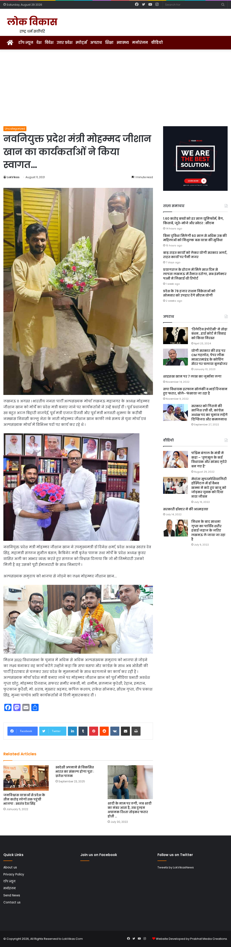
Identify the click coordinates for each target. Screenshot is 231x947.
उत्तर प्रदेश (64, 42)
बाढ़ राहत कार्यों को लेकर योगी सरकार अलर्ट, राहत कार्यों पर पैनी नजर (195, 254)
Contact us (12, 902)
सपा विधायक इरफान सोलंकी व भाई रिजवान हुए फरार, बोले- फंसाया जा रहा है (195, 391)
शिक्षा (109, 42)
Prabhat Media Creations (208, 939)
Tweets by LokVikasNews (175, 867)
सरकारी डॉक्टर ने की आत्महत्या (185, 509)
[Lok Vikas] (31, 24)
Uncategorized (15, 129)
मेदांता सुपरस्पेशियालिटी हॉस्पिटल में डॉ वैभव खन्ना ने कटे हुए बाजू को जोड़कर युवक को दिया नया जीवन (209, 488)
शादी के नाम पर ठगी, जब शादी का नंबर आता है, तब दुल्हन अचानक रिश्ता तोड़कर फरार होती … (130, 810)
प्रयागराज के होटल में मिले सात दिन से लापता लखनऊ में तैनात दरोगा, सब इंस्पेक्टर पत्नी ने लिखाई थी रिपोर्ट (194, 274)
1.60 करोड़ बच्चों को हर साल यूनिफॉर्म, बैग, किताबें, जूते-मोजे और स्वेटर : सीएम (193, 220)
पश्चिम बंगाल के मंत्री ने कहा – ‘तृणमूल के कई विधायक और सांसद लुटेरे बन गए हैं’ (209, 460)
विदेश (49, 42)
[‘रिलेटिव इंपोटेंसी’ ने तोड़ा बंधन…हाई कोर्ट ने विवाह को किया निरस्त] (175, 335)
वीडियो (157, 42)
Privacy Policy (13, 874)
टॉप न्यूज (25, 42)
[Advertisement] (115, 87)
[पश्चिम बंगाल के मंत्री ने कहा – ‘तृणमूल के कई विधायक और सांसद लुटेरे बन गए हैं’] (175, 459)
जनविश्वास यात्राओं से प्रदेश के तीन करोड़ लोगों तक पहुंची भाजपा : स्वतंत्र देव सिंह (24, 799)
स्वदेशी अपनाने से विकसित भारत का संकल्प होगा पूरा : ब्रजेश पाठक (74, 771)
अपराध (96, 42)
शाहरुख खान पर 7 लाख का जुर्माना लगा (192, 376)
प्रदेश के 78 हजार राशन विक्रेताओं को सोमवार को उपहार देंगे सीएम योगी (189, 293)
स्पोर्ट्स (81, 42)
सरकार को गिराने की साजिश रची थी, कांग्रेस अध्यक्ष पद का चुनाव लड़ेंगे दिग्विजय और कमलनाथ (209, 413)
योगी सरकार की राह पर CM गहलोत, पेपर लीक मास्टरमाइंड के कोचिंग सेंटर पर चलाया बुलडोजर (209, 357)
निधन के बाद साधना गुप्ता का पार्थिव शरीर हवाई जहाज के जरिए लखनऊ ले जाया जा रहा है (208, 530)
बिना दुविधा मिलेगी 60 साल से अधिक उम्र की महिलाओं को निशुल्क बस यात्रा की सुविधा (195, 238)
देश (39, 42)
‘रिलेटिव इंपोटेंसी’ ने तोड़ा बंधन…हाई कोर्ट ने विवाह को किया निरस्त (209, 333)
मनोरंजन (140, 42)
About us (10, 867)
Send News (11, 895)
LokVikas (13, 177)
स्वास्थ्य (123, 42)
